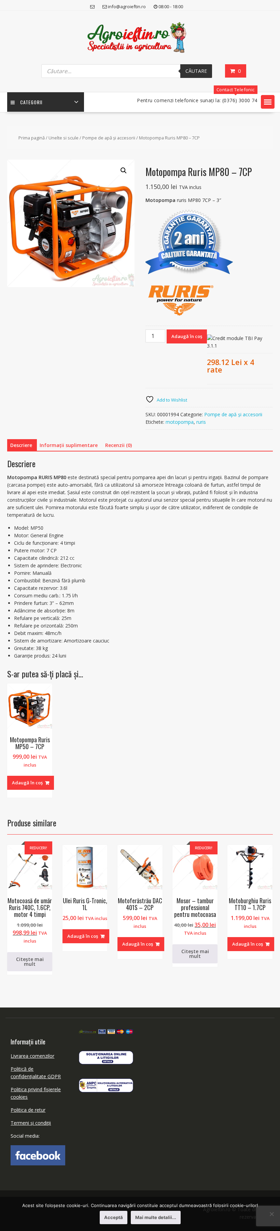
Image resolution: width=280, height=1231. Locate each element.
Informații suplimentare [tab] (69, 445)
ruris (201, 422)
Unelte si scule (63, 138)
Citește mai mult (30, 961)
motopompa (180, 422)
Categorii (31, 102)
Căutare (196, 71)
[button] (268, 102)
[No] (271, 1213)
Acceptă (113, 1217)
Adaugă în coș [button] (27, 783)
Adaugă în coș (186, 336)
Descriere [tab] (21, 445)
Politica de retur (28, 1110)
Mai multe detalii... (155, 1217)
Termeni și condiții (31, 1123)
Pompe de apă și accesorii (108, 138)
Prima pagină (31, 138)
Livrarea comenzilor (32, 1056)
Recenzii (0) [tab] (118, 445)
